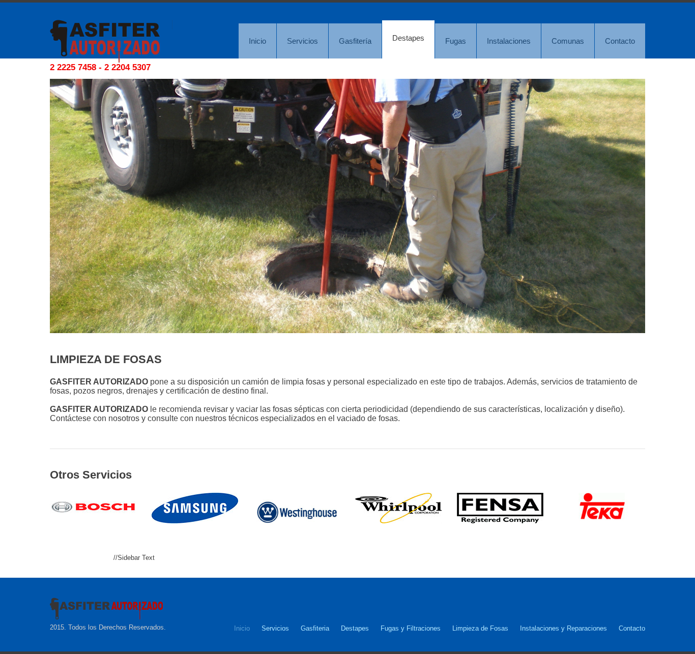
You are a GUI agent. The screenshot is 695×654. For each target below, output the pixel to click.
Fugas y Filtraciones (411, 628)
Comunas (568, 41)
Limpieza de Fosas (480, 628)
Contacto (620, 41)
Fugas (455, 41)
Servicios (302, 41)
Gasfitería (355, 41)
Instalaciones (509, 41)
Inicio (257, 41)
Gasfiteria (315, 628)
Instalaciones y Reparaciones (563, 628)
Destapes (408, 38)
